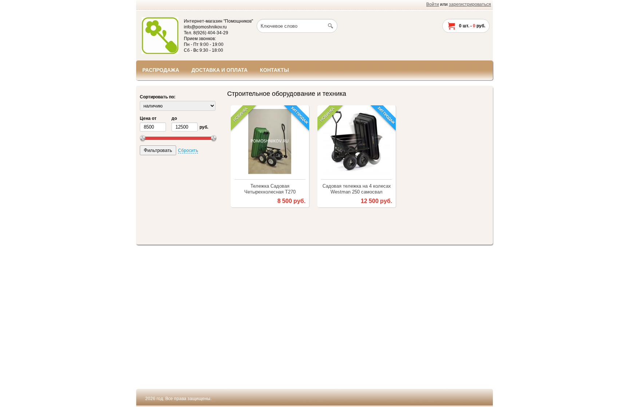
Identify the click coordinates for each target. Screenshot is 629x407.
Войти (432, 4)
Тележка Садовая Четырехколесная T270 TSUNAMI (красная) (270, 189)
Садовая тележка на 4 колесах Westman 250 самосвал (357, 189)
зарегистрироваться (470, 4)
